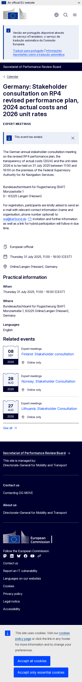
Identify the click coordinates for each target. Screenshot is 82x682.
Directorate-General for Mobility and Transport (35, 513)
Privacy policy (13, 594)
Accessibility (11, 609)
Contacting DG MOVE (18, 493)
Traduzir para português (28, 50)
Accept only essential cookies (41, 672)
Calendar (12, 76)
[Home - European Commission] (14, 13)
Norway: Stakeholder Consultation (48, 381)
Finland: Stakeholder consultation (47, 354)
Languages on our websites (22, 578)
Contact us (10, 563)
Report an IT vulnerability (20, 571)
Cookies (8, 586)
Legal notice (11, 601)
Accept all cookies (32, 661)
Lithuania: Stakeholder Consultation (49, 409)
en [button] (56, 15)
